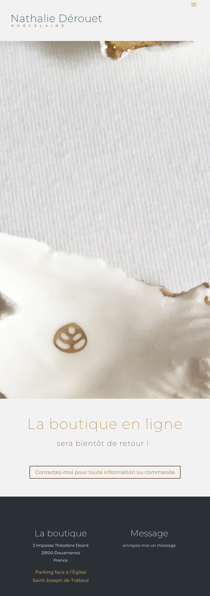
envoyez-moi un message (149, 545)
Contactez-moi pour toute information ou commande (105, 472)
